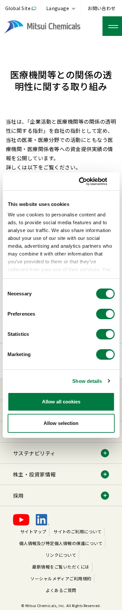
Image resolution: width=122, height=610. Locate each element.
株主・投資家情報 (34, 474)
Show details (87, 381)
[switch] (105, 314)
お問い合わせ (102, 8)
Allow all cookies (61, 401)
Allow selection (61, 423)
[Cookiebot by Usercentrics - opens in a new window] (87, 181)
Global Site (18, 8)
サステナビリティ (34, 453)
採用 (18, 495)
